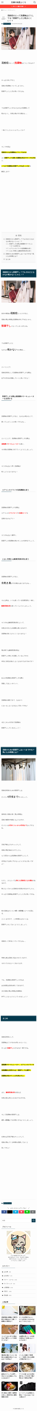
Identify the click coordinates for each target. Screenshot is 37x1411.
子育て (7, 1291)
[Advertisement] (18, 208)
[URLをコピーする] (33, 1211)
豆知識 (7, 1295)
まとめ (8, 259)
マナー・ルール (10, 1279)
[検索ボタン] (34, 2)
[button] (4, 1211)
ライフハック (7, 23)
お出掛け (8, 1275)
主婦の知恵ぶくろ (18, 2)
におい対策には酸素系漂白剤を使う (20, 251)
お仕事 (7, 1272)
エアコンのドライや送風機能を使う (20, 248)
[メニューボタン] (2, 2)
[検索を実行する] (34, 1220)
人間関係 (8, 1287)
